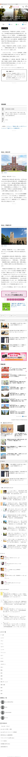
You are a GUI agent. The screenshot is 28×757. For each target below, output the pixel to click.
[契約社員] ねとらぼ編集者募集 (6, 735)
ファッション (3, 652)
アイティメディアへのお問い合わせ (7, 737)
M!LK (6, 707)
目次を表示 (23, 28)
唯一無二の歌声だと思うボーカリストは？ (13, 582)
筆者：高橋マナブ (10, 71)
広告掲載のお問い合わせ (5, 743)
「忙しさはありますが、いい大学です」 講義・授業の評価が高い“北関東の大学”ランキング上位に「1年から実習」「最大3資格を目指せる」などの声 (17, 498)
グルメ (2, 640)
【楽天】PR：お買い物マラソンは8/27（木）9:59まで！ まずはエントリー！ (18, 305)
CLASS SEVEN (8, 712)
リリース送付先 (4, 740)
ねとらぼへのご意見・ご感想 (6, 729)
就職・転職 (3, 684)
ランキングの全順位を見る (14, 295)
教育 (1, 687)
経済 (1, 690)
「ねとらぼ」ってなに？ (5, 726)
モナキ (6, 717)
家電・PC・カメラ (4, 681)
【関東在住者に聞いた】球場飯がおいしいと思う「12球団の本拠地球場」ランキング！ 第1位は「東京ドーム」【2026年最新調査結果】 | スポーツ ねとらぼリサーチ (15, 595)
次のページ (20, 299)
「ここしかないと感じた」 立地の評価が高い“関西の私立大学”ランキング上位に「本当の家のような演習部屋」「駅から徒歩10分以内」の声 (17, 492)
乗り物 (2, 661)
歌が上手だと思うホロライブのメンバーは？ (13, 563)
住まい (2, 667)
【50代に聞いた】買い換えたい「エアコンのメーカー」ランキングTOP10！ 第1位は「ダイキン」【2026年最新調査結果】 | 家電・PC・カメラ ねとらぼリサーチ (14, 610)
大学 (2, 14)
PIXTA (5, 172)
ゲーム (2, 643)
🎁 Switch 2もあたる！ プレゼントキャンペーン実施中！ (9, 4)
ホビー (2, 655)
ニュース (2, 649)
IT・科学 (2, 634)
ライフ (2, 658)
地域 (1, 678)
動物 (1, 670)
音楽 (1, 693)
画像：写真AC (25, 22)
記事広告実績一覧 (4, 746)
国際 (1, 675)
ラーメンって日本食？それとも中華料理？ (13, 569)
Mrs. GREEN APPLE (9, 702)
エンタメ (2, 637)
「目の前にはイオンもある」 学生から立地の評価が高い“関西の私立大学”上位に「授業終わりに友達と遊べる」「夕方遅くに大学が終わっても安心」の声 (17, 504)
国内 (1, 673)
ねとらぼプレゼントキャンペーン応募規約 (9, 732)
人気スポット (3, 664)
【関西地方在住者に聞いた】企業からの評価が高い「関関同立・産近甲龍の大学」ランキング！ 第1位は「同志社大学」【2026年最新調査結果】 (17, 516)
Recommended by (19, 416)
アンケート (2, 553)
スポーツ (2, 646)
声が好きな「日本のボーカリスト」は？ (12, 557)
